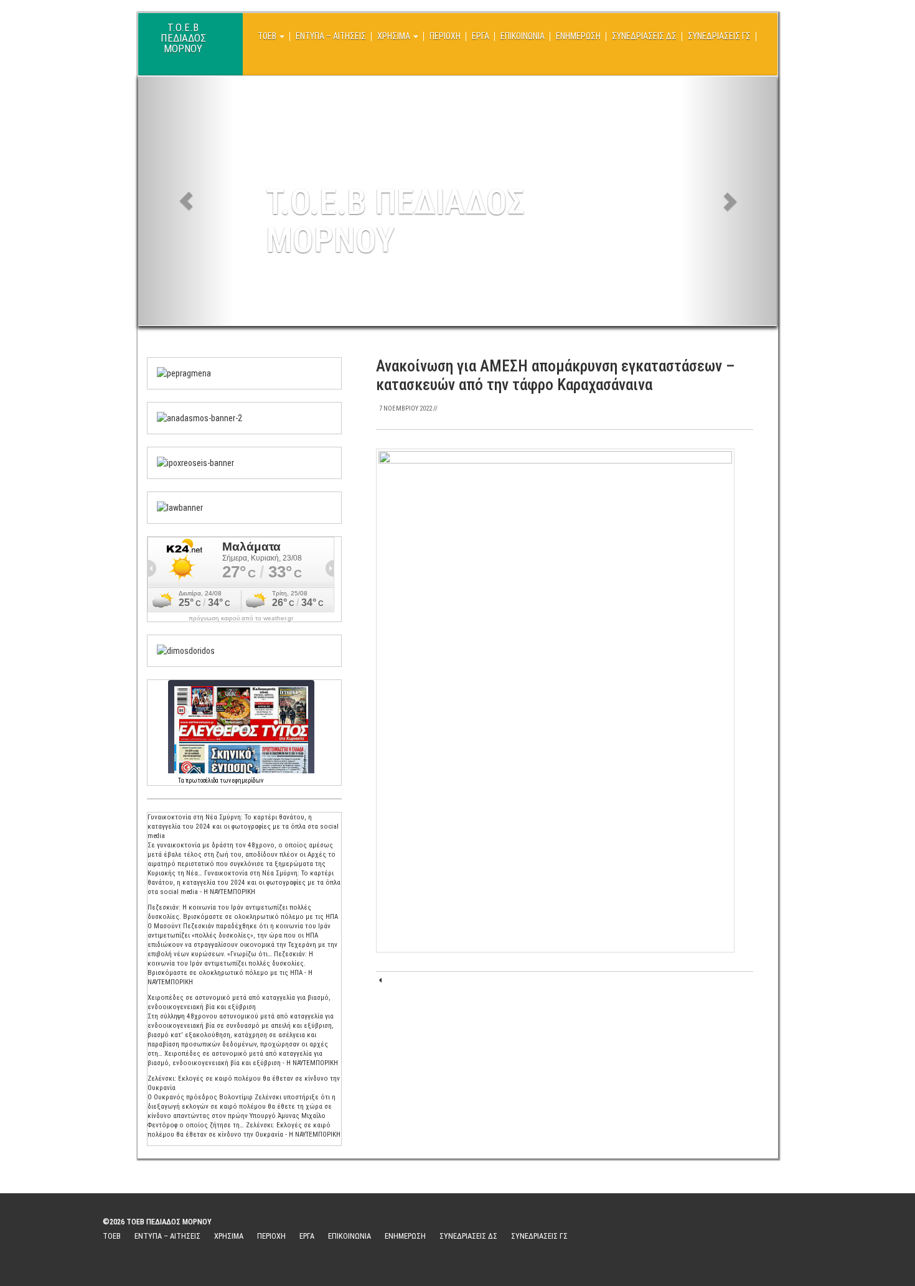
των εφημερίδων (240, 780)
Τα (181, 780)
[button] (186, 201)
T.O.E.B (183, 32)
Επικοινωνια (522, 36)
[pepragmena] (184, 373)
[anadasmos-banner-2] (199, 417)
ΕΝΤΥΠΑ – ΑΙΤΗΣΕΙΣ (331, 36)
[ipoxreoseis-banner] (195, 462)
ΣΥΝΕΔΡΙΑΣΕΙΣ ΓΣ (719, 36)
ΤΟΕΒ (268, 36)
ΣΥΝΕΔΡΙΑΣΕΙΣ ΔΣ (644, 36)
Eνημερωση (578, 36)
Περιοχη (445, 36)
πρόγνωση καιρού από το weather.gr (241, 618)
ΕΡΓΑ (480, 36)
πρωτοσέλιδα (201, 780)
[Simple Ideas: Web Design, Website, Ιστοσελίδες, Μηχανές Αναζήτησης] (731, 1235)
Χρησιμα (394, 36)
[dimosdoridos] (186, 650)
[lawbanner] (180, 507)
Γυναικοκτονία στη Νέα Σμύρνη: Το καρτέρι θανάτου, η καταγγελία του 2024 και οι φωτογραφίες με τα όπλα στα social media (243, 826)
